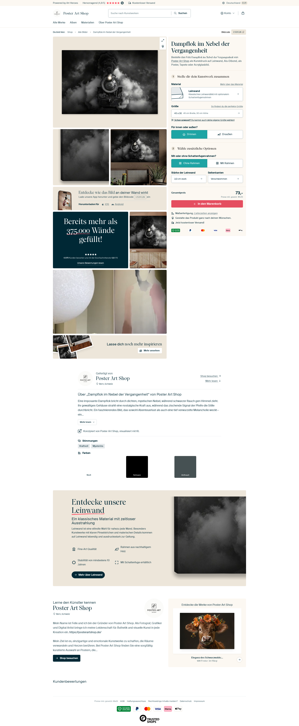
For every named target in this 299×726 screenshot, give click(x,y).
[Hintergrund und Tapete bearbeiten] (163, 46)
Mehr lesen (211, 380)
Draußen (227, 134)
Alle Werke (59, 22)
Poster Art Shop (75, 13)
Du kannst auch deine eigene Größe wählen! (204, 120)
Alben (73, 22)
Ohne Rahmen (191, 163)
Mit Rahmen (227, 163)
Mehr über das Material (231, 84)
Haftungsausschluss (136, 701)
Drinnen (191, 134)
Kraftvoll (83, 446)
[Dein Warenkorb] (243, 13)
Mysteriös (98, 446)
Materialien (87, 22)
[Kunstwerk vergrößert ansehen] (163, 40)
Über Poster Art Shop (111, 22)
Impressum (199, 701)
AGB (122, 701)
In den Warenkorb (209, 204)
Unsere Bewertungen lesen (90, 263)
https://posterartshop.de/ (85, 632)
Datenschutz (186, 701)
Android (119, 204)
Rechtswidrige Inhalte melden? (163, 701)
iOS (107, 204)
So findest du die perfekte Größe (227, 106)
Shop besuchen (209, 376)
